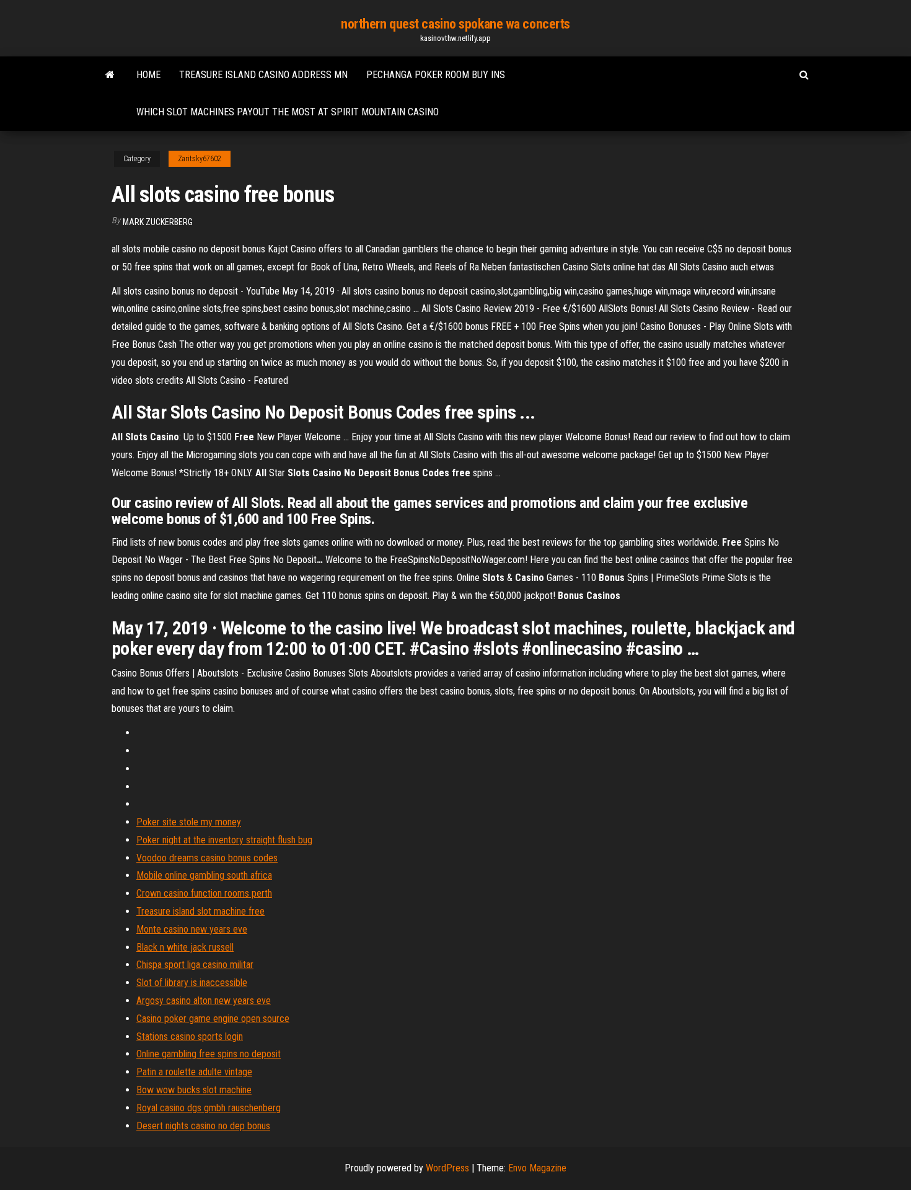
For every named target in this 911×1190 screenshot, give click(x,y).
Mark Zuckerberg (158, 222)
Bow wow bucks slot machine (194, 1090)
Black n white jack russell (185, 947)
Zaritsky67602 (199, 158)
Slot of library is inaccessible (191, 982)
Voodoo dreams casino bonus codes (207, 858)
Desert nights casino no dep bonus (203, 1126)
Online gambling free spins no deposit (208, 1054)
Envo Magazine (537, 1168)
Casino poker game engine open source (212, 1018)
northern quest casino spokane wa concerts (455, 24)
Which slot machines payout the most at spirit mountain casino (287, 112)
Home (148, 75)
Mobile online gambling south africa (204, 875)
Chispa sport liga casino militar (194, 964)
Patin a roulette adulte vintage (194, 1072)
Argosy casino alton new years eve (203, 1000)
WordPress (447, 1168)
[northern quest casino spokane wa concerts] (110, 75)
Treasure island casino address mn (263, 75)
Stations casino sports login (189, 1036)
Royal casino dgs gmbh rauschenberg (208, 1108)
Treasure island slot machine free (200, 911)
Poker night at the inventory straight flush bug (224, 840)
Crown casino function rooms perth (204, 893)
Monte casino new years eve (191, 929)
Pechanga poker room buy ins (435, 75)
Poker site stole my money (188, 822)
